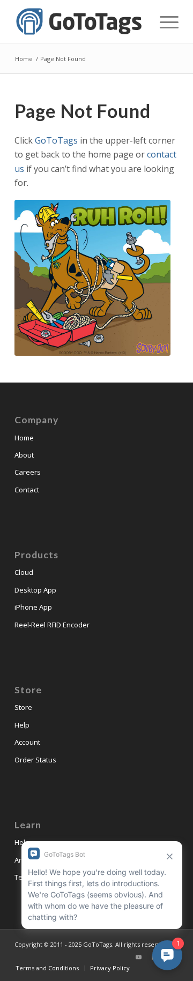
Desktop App (35, 590)
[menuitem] (164, 21)
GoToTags (56, 140)
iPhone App (33, 607)
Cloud (23, 572)
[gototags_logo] (80, 21)
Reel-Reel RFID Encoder (52, 625)
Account (27, 742)
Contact (26, 490)
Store (23, 707)
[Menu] (164, 21)
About (24, 455)
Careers (27, 472)
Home (24, 438)
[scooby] (92, 278)
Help (21, 725)
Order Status (35, 760)
